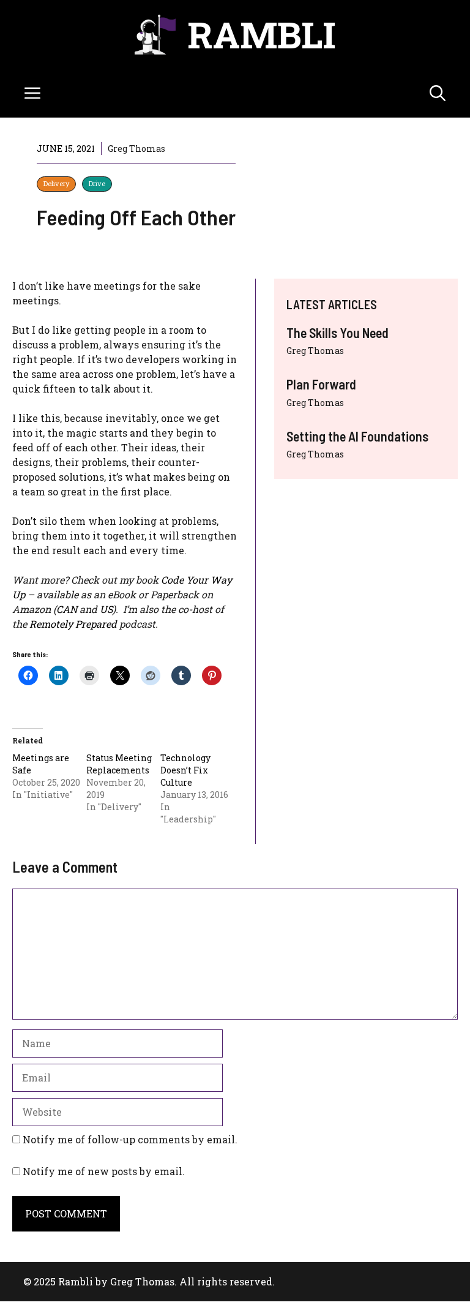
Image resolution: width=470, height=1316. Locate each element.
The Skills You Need (337, 332)
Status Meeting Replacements (119, 764)
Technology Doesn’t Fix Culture (185, 770)
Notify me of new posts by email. (104, 1171)
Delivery (56, 183)
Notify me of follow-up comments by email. (130, 1139)
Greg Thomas (315, 350)
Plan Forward (321, 384)
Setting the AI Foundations (357, 436)
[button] (437, 93)
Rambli (261, 34)
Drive (97, 183)
